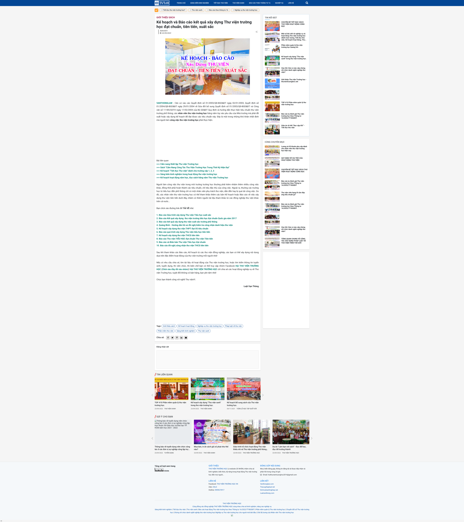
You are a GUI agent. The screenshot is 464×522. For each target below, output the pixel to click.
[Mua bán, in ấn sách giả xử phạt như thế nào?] (212, 432)
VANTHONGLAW (164, 103)
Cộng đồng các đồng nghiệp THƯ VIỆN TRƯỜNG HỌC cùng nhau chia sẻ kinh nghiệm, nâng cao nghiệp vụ (231, 507)
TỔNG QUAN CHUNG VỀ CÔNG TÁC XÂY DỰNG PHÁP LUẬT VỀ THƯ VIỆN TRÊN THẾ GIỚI (293, 241)
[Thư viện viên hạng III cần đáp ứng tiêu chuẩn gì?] (272, 197)
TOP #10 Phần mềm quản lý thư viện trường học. (170, 403)
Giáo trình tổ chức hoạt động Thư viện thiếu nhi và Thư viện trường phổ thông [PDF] (250, 448)
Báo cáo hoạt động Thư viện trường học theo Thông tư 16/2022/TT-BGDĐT (226, 510)
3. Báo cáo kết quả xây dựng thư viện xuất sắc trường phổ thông (186, 222)
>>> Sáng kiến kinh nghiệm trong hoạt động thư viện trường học (186, 174)
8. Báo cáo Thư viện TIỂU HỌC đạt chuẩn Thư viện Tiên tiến (184, 239)
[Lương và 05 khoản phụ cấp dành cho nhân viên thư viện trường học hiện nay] (272, 150)
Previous (152, 395)
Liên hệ (291, 3)
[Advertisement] (207, 142)
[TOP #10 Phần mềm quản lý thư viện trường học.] (171, 389)
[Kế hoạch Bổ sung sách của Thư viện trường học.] (244, 389)
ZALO (215, 487)
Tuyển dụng (169, 453)
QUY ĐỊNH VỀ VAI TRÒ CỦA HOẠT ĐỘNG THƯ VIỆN (292, 159)
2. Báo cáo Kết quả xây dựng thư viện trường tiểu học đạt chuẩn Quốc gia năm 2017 (196, 218)
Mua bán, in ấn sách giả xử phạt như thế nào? (211, 448)
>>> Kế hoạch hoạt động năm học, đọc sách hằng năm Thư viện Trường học (192, 177)
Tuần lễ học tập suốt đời (247, 409)
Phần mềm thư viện (165, 331)
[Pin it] (177, 338)
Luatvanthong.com (267, 493)
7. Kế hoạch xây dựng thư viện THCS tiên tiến (177, 235)
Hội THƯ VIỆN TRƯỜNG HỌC (203, 269)
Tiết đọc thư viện (221, 3)
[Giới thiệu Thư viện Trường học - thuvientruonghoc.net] (272, 83)
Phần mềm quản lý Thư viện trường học (270, 510)
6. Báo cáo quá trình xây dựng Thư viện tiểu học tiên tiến (183, 232)
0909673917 (219, 490)
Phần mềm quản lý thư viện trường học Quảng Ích (291, 46)
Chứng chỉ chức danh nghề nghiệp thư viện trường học (194, 513)
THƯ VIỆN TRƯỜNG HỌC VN (227, 484)
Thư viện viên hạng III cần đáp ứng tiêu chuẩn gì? (293, 194)
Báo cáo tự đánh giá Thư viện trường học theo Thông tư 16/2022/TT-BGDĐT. (292, 116)
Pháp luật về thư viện (233, 326)
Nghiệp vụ (279, 3)
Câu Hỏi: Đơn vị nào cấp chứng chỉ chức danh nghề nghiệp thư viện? (293, 70)
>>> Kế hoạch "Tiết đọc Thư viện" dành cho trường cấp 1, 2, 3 (185, 171)
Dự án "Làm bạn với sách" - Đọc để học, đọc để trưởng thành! (289, 448)
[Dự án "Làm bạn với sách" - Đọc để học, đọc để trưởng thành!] (290, 432)
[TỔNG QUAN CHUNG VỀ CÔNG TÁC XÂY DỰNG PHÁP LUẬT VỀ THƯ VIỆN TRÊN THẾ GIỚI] (272, 243)
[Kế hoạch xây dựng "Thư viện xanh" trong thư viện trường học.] (208, 389)
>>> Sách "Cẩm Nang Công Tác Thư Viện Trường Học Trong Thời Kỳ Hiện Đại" (192, 167)
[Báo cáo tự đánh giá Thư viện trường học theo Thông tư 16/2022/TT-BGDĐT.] (272, 118)
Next (263, 395)
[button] (306, 3)
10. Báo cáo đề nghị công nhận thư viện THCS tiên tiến (182, 245)
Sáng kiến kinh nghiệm (199, 3)
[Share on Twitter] (172, 338)
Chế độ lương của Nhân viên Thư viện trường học (275, 513)
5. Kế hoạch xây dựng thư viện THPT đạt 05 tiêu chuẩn (182, 229)
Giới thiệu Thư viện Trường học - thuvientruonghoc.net (293, 81)
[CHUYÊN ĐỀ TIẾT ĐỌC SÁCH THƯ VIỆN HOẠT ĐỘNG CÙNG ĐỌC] (272, 26)
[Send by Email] (186, 338)
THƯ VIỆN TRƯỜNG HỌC (218, 469)
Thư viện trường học (251, 453)
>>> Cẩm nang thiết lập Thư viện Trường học (177, 164)
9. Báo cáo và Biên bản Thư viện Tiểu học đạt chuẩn (181, 242)
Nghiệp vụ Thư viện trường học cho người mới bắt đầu (236, 513)
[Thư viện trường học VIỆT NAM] (162, 3)
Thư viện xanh (238, 3)
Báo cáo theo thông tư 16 (218, 10)
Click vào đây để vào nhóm (175, 269)
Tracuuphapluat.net (267, 487)
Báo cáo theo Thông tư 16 (259, 3)
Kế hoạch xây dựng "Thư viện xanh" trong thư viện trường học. (206, 403)
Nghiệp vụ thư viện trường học (246, 10)
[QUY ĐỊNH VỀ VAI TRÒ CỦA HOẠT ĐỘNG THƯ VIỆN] (272, 162)
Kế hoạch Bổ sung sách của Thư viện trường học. (243, 403)
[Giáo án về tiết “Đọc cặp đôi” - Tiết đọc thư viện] (272, 129)
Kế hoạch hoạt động (186, 326)
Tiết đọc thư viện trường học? (174, 10)
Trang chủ (181, 3)
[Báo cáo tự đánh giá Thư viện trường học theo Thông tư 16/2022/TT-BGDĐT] (272, 185)
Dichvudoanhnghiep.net (269, 490)
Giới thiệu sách (165, 17)
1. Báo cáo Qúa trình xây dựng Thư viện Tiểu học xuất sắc (183, 215)
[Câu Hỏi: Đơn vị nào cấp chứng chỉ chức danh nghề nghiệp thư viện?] (272, 72)
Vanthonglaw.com (267, 484)
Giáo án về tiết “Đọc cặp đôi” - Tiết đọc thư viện (293, 126)
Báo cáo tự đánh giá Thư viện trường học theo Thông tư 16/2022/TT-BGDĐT (292, 183)
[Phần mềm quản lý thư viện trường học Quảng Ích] (272, 49)
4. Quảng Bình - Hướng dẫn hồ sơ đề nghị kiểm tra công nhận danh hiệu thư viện (194, 225)
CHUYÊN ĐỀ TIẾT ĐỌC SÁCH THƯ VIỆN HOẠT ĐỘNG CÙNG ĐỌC (292, 24)
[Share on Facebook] (168, 338)
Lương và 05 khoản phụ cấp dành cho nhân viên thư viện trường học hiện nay (294, 148)
